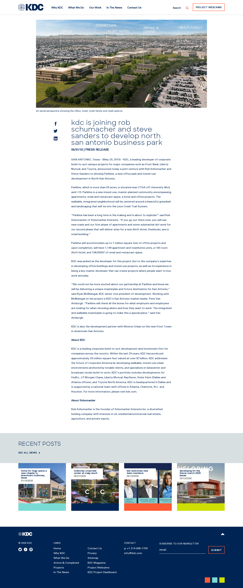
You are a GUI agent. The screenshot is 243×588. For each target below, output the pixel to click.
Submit (216, 550)
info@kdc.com (133, 553)
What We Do (61, 558)
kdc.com (131, 391)
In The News (61, 572)
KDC (126, 159)
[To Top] (223, 534)
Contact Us (95, 548)
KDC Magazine (97, 562)
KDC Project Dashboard (102, 572)
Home (57, 548)
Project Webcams (209, 7)
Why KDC (59, 553)
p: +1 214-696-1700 (136, 548)
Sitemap (93, 558)
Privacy (92, 553)
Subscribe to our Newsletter (179, 544)
